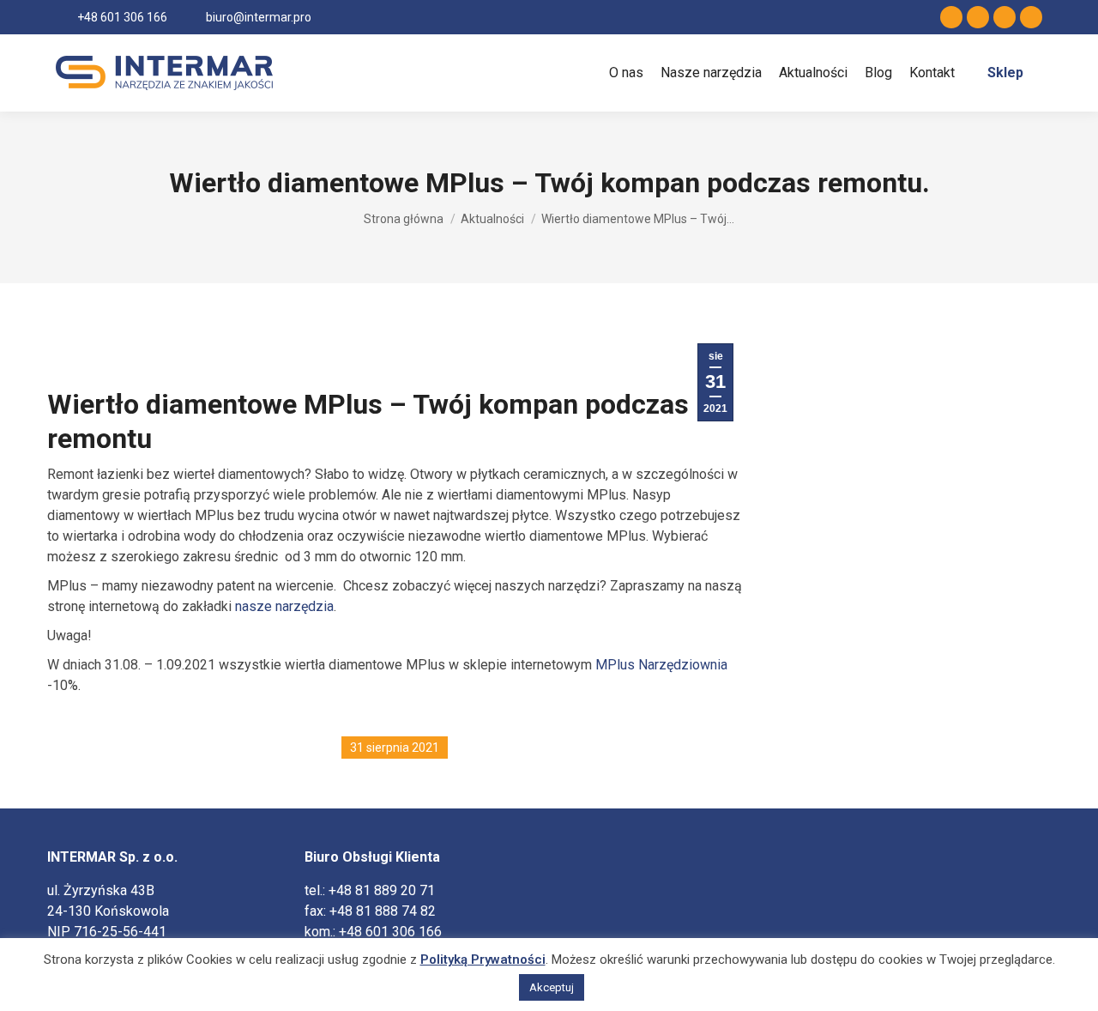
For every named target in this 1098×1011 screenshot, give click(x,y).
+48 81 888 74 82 (382, 911)
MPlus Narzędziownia (661, 665)
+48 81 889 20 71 (382, 890)
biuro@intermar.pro (258, 17)
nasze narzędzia (284, 606)
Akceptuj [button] (551, 987)
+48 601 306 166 (122, 17)
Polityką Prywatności (483, 959)
